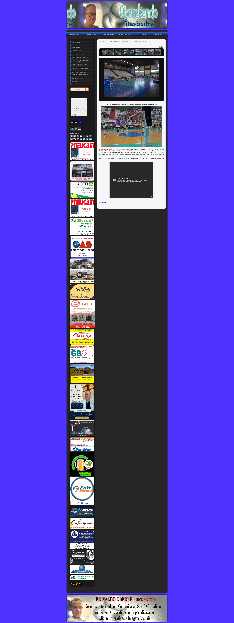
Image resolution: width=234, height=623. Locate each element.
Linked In (81, 136)
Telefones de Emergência (142, 34)
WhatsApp (84, 139)
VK (81, 139)
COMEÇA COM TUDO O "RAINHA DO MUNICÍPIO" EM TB (80, 65)
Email (90, 139)
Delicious (74, 139)
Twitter (74, 136)
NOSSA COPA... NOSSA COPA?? (159, 34)
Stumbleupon (71, 139)
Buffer (78, 139)
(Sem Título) (75, 81)
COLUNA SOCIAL (91, 34)
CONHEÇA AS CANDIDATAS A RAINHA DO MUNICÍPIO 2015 (80, 69)
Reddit (90, 136)
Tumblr (84, 136)
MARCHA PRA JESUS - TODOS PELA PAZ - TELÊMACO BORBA (80, 73)
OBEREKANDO (74, 34)
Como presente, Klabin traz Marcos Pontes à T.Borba (81, 61)
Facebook (71, 136)
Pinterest (78, 136)
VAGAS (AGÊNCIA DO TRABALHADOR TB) (125, 34)
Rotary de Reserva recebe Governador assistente (79, 77)
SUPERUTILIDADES (108, 34)
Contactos (74, 84)
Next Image (162, 79)
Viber (87, 139)
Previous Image (100, 79)
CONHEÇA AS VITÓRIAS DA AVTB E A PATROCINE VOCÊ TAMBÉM (114, 205)
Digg (87, 136)
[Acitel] (82, 197)
